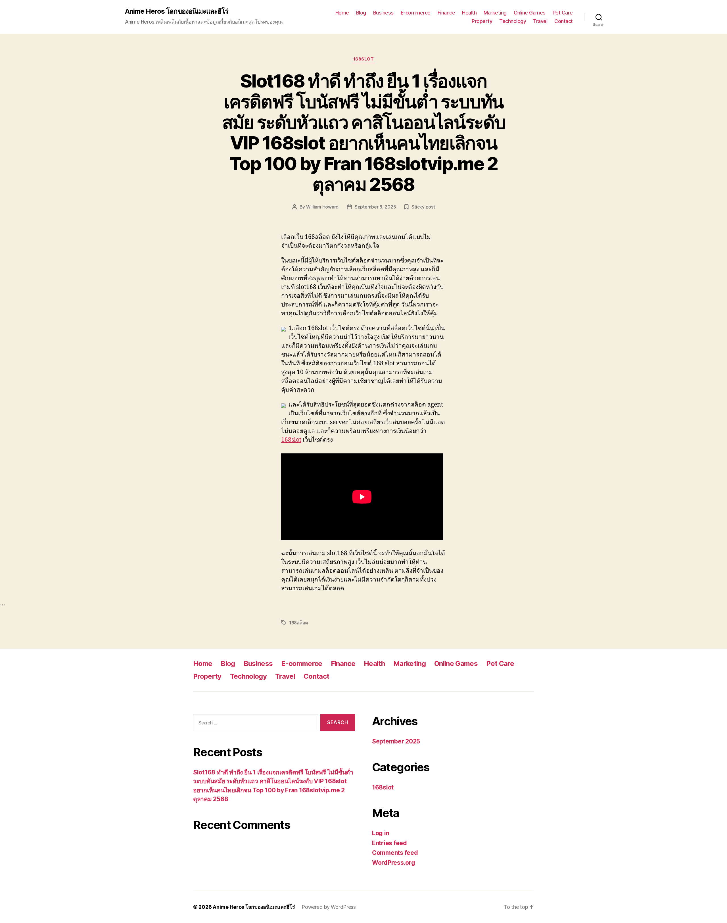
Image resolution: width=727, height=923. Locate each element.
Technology (512, 21)
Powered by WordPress (329, 907)
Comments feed (395, 852)
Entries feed (389, 843)
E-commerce (416, 13)
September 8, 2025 (375, 207)
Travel (540, 21)
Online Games (530, 13)
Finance (446, 13)
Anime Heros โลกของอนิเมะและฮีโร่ (176, 11)
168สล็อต (298, 623)
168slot (363, 59)
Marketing (495, 13)
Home (342, 13)
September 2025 (396, 741)
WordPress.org (393, 862)
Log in (380, 833)
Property (482, 21)
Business (383, 13)
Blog (361, 13)
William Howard (322, 207)
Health (469, 13)
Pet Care (563, 13)
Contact (563, 21)
